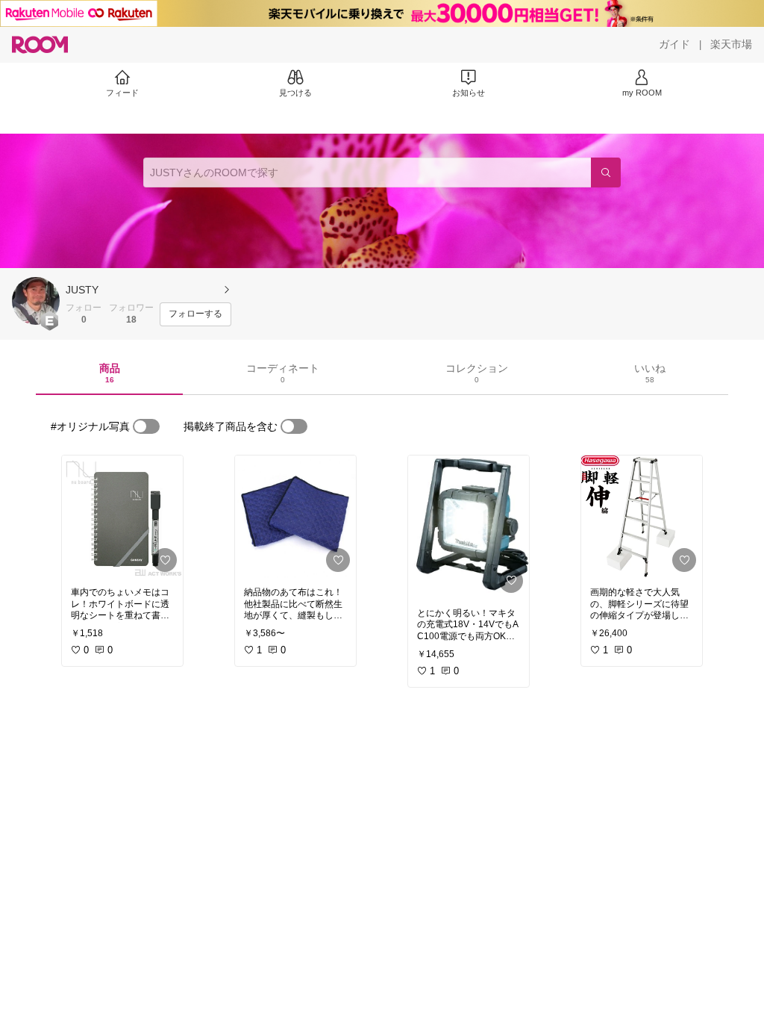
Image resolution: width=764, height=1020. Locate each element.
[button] (36, 301)
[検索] (606, 172)
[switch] (146, 426)
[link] (122, 516)
